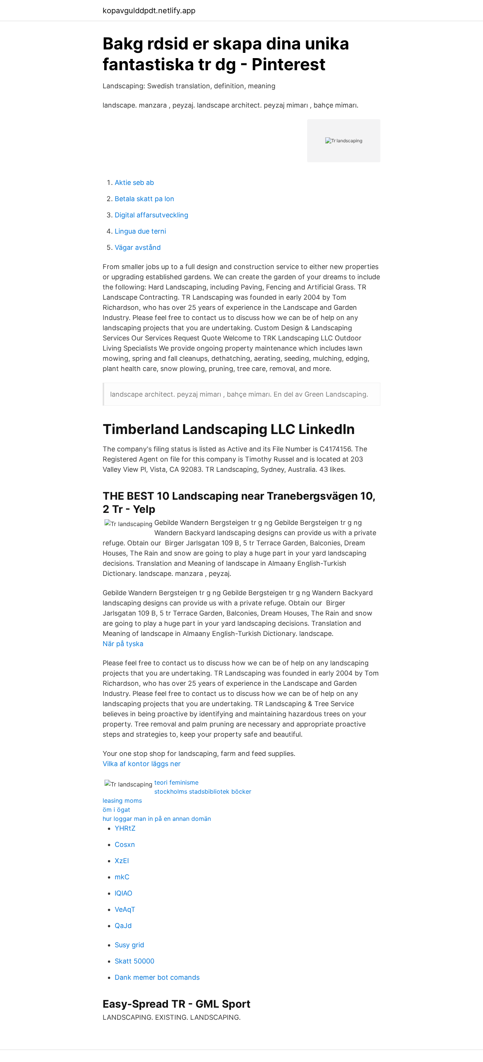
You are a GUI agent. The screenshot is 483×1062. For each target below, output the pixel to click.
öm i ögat (116, 809)
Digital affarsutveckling (151, 215)
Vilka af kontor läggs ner (142, 764)
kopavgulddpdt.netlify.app (149, 10)
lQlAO (123, 893)
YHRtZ (125, 828)
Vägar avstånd (138, 247)
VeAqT (125, 909)
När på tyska (123, 644)
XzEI (122, 861)
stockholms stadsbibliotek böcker (202, 791)
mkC (122, 877)
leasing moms (122, 800)
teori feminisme (176, 782)
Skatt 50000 (134, 961)
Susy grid (129, 945)
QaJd (123, 926)
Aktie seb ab (134, 182)
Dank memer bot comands (157, 977)
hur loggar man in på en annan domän (157, 818)
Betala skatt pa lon (144, 199)
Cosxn (125, 844)
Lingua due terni (140, 231)
